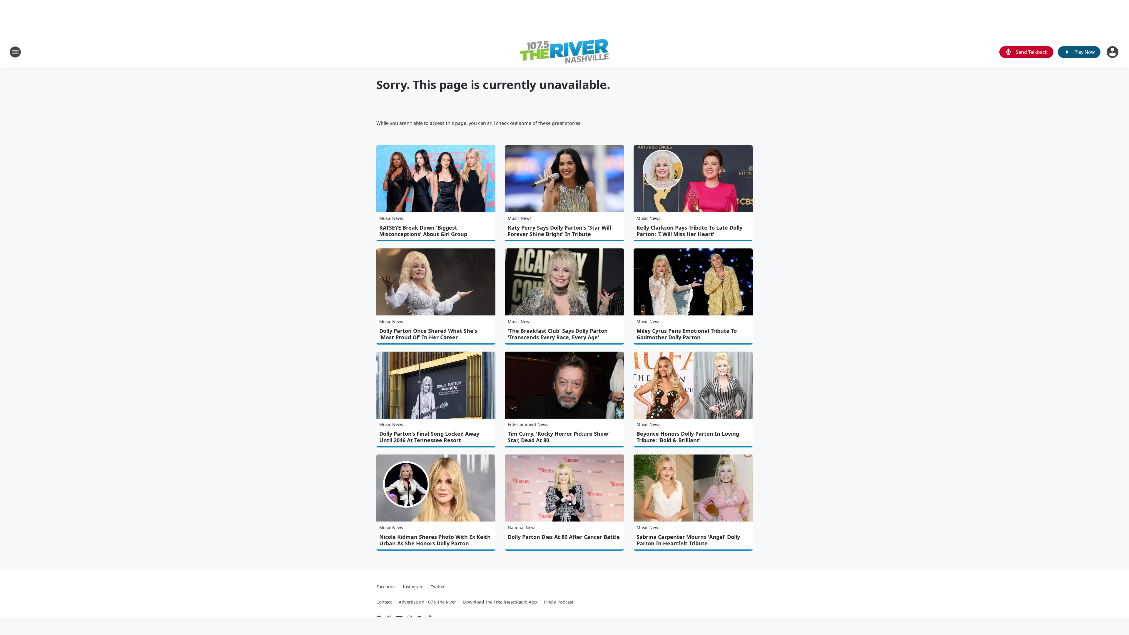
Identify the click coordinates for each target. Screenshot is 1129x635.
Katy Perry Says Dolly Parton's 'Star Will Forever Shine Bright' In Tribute (559, 230)
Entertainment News (528, 424)
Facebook (386, 586)
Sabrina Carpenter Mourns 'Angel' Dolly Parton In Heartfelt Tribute (688, 540)
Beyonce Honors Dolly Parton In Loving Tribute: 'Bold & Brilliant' (688, 436)
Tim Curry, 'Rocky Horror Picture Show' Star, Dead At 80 (559, 436)
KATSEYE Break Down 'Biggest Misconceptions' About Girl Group (423, 230)
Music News (391, 218)
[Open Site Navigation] (15, 52)
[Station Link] (564, 52)
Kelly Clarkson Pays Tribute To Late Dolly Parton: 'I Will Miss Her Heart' (689, 230)
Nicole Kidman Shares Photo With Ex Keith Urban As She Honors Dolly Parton (435, 540)
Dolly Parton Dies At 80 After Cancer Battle (564, 537)
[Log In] (1113, 52)
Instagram (413, 586)
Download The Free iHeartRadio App (500, 602)
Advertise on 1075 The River (427, 602)
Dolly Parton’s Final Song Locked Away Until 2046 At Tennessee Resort (429, 436)
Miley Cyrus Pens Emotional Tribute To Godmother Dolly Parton (687, 333)
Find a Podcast (558, 602)
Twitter (438, 586)
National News (522, 527)
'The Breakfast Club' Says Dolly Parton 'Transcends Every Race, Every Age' (558, 333)
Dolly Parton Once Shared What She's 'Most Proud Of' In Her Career (428, 333)
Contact (384, 602)
